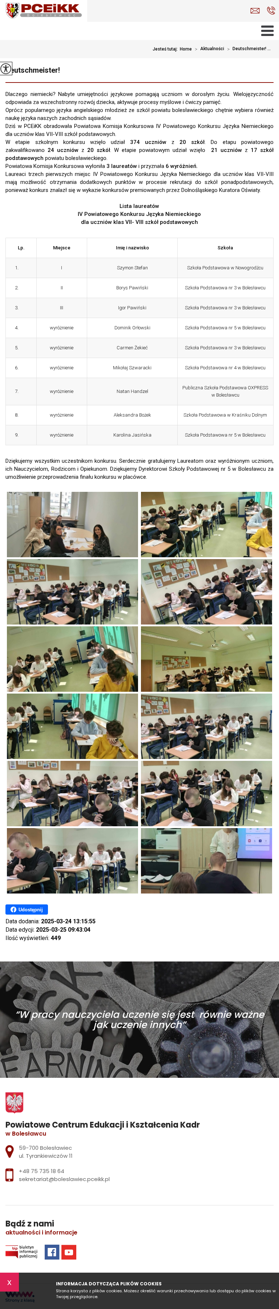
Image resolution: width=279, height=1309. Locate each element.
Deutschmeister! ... (249, 49)
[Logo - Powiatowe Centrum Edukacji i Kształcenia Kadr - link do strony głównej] (43, 11)
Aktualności (209, 49)
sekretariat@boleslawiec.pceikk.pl (256, 11)
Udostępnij (31, 909)
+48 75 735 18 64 (271, 11)
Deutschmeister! (32, 70)
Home (186, 49)
